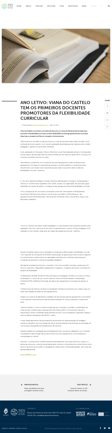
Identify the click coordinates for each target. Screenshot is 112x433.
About (28, 6)
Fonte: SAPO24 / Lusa (28, 355)
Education (73, 6)
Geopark (12, 428)
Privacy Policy (21, 428)
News (84, 6)
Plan (62, 6)
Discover (51, 6)
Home (19, 6)
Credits (4, 428)
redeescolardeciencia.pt (40, 125)
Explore (39, 6)
